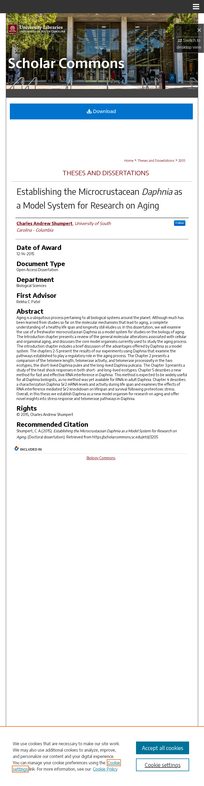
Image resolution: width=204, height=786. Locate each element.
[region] (102, 756)
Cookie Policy (105, 769)
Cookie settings (163, 764)
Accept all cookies (162, 747)
